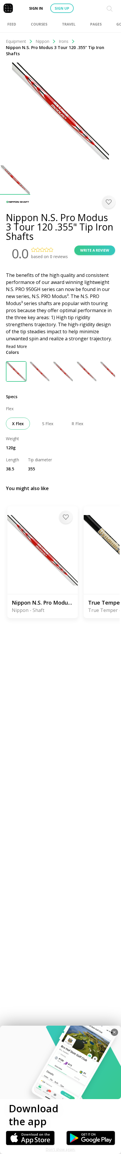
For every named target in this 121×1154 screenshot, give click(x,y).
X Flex (18, 423)
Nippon (42, 41)
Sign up (62, 8)
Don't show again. (60, 1149)
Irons (63, 41)
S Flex (47, 423)
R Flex (77, 423)
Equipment (16, 41)
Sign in (36, 8)
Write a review (94, 250)
